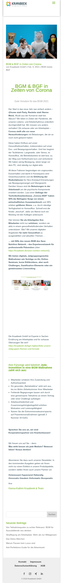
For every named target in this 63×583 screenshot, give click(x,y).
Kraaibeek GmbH (18, 67)
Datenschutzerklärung (26, 566)
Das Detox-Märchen (15, 539)
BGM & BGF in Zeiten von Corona (23, 64)
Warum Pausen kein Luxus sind (20, 543)
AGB (43, 566)
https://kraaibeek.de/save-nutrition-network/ (28, 250)
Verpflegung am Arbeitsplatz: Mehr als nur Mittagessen (31, 535)
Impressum (35, 562)
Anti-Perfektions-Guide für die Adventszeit (25, 547)
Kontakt (22, 562)
